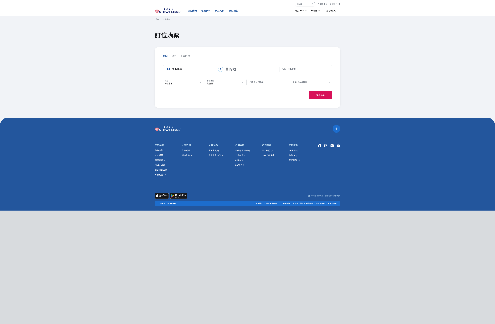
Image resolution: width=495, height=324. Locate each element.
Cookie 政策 (285, 203)
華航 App (293, 155)
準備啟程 (315, 10)
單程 (174, 55)
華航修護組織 (241, 150)
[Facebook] (319, 145)
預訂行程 (299, 10)
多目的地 (185, 55)
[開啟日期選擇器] (329, 69)
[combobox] (225, 82)
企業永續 (159, 175)
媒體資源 (186, 150)
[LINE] (332, 145)
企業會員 (212, 150)
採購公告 (186, 155)
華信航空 (239, 155)
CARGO (238, 165)
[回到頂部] (336, 129)
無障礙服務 (332, 203)
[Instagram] (325, 145)
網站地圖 (259, 203)
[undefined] (166, 10)
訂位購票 (192, 10)
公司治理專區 (161, 170)
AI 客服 (292, 150)
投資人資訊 (160, 165)
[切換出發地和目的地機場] (220, 69)
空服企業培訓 (214, 155)
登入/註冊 (336, 4)
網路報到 (219, 10)
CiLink (238, 160)
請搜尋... (300, 4)
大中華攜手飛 (268, 155)
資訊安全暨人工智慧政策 (303, 203)
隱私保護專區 (271, 203)
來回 (165, 55)
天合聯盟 (266, 150)
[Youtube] (338, 145)
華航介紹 (159, 150)
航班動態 (233, 10)
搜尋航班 (320, 95)
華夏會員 (331, 10)
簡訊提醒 (293, 160)
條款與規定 (320, 203)
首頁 (157, 19)
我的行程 (206, 10)
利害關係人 (160, 160)
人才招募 (159, 155)
